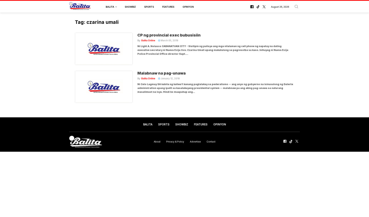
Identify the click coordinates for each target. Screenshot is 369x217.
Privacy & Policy (175, 141)
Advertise (195, 141)
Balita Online (148, 40)
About (157, 141)
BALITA (110, 6)
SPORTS (149, 6)
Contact (211, 141)
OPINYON (188, 6)
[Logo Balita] (80, 7)
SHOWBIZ (130, 6)
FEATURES (168, 6)
